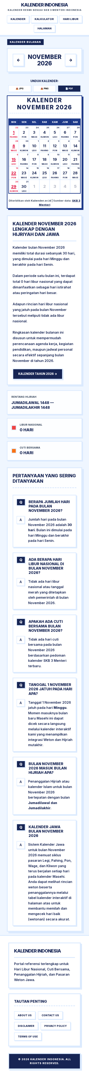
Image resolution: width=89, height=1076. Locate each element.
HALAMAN (44, 28)
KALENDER (18, 19)
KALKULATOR (44, 19)
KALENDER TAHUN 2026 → (37, 373)
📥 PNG (45, 88)
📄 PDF (69, 88)
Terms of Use (28, 1036)
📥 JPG (20, 88)
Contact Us (50, 1015)
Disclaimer (26, 1025)
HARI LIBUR (70, 19)
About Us (25, 1015)
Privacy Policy (55, 1025)
